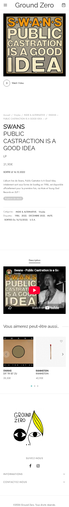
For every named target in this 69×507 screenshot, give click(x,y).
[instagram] (38, 466)
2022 (24, 215)
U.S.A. (33, 219)
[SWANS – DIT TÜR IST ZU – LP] (18, 352)
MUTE (49, 215)
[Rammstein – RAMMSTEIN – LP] (51, 352)
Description (34, 260)
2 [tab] (34, 386)
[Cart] (64, 5)
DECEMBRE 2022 (37, 215)
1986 (17, 215)
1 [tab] (31, 386)
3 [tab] (37, 386)
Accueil (6, 115)
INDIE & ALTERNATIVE (34, 115)
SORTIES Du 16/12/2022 (15, 219)
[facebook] (30, 466)
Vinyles (17, 115)
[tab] (34, 260)
